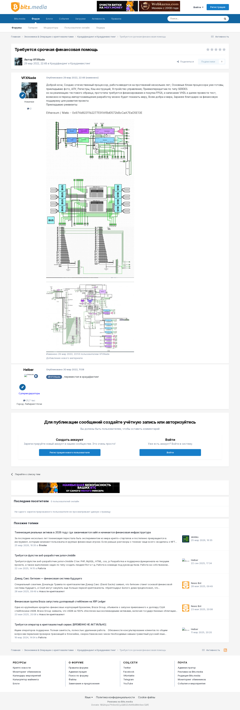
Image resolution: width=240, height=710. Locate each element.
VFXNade (39, 59)
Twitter (127, 667)
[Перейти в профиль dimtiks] (185, 538)
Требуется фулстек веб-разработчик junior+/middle (45, 555)
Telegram (128, 679)
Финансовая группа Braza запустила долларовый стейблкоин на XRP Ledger (60, 601)
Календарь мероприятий (27, 675)
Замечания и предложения (84, 683)
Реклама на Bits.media (190, 671)
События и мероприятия (191, 683)
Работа (42, 568)
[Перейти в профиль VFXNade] (18, 61)
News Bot (196, 583)
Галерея (32, 27)
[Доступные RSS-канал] (225, 650)
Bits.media (19, 18)
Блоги (49, 18)
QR (146, 704)
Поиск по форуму (78, 675)
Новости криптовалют (51, 591)
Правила (116, 18)
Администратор (187, 667)
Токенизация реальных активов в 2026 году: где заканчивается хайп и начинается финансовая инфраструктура (83, 532)
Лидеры (100, 27)
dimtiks (195, 537)
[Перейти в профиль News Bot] (185, 585)
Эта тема (211, 18)
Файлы (72, 679)
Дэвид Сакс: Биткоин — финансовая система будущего (48, 578)
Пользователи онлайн (77, 27)
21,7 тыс (30, 400)
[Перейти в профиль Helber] (29, 382)
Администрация (78, 671)
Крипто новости (22, 667)
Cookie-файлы (146, 697)
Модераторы (51, 27)
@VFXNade (54, 377)
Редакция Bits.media (189, 675)
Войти (197, 7)
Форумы (17, 27)
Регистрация (217, 7)
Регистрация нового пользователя (70, 452)
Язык (88, 697)
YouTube (128, 683)
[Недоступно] (90, 147)
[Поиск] (225, 18)
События (64, 18)
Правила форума (78, 667)
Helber (28, 370)
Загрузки (80, 18)
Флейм (43, 545)
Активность (98, 18)
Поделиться (186, 61)
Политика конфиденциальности (115, 697)
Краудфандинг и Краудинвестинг (70, 63)
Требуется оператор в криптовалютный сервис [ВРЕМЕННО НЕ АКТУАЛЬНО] (60, 624)
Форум (36, 18)
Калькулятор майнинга (26, 679)
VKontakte (128, 675)
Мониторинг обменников (27, 671)
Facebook (128, 671)
